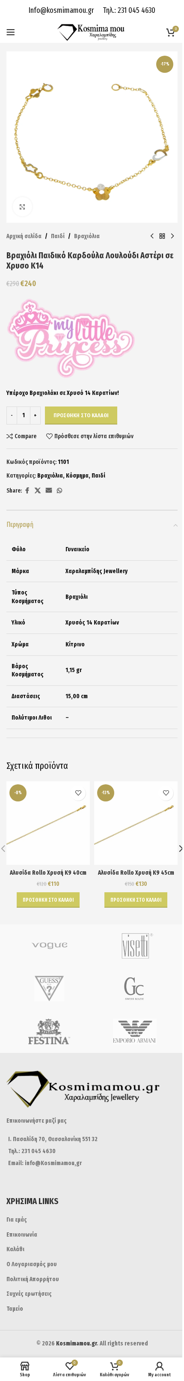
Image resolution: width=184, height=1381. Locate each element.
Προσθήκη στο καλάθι (81, 415)
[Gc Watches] (135, 988)
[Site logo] (92, 32)
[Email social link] (48, 491)
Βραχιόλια (87, 236)
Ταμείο (14, 1308)
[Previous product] (152, 236)
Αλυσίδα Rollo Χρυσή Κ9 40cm (48, 872)
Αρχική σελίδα (24, 236)
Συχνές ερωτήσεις (29, 1293)
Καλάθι (15, 1249)
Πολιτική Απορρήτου (32, 1279)
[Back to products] (162, 236)
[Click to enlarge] (22, 206)
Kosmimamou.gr (76, 1343)
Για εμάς (16, 1219)
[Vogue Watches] (49, 945)
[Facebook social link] (27, 491)
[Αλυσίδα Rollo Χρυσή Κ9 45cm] (136, 823)
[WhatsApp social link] (59, 491)
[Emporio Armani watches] (135, 1031)
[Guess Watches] (49, 988)
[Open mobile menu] (10, 32)
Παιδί (58, 236)
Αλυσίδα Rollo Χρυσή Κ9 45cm (136, 872)
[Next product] (172, 236)
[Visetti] (135, 945)
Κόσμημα (77, 475)
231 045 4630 (135, 10)
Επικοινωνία (21, 1234)
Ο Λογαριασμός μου (31, 1264)
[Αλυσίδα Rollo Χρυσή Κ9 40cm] (48, 823)
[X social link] (37, 491)
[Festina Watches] (49, 1031)
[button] (48, 900)
